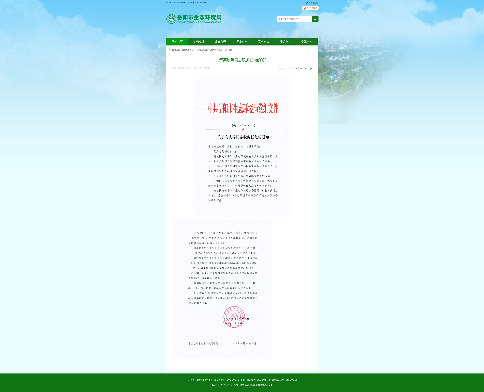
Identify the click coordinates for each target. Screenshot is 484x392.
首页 (184, 49)
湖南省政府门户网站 (185, 2)
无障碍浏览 (313, 3)
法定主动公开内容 (205, 49)
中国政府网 (171, 2)
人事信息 (218, 49)
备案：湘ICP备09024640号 (253, 380)
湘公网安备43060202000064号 (283, 380)
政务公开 (191, 49)
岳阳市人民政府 (200, 2)
